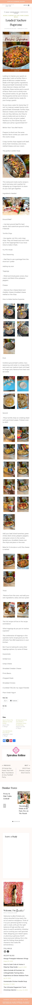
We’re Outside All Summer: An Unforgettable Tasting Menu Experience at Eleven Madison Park (16, 972)
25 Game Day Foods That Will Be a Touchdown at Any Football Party (8, 771)
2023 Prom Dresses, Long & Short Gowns (24, 769)
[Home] (4, 12)
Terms (21, 1003)
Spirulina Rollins (11, 28)
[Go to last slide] (4, 806)
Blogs (5, 15)
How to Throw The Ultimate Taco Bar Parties (8, 721)
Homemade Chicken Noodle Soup (15, 981)
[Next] (27, 806)
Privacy (15, 1003)
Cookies (26, 1003)
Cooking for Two (13, 15)
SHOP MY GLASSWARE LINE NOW (16, 1)
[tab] (12, 821)
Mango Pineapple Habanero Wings (16, 958)
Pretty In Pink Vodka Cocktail (7, 796)
